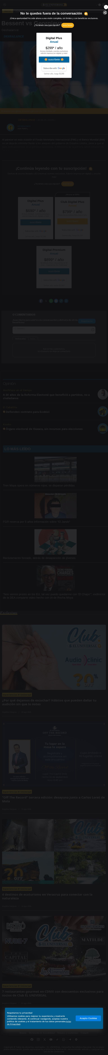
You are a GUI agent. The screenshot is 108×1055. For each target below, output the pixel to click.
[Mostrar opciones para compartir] (105, 13)
